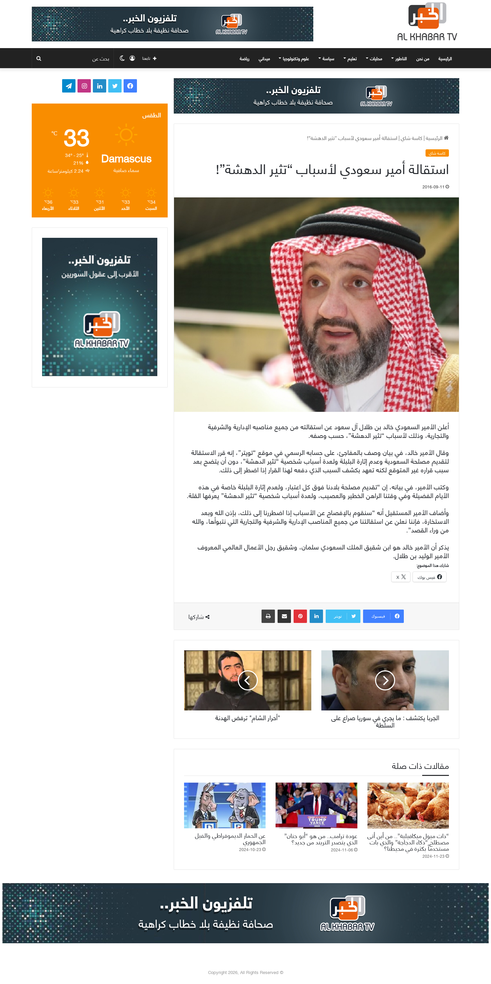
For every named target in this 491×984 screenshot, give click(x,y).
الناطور (401, 58)
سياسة (328, 58)
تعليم (352, 58)
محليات (376, 58)
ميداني (264, 58)
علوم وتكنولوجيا (296, 58)
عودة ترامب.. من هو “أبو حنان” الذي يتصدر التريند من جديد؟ (320, 838)
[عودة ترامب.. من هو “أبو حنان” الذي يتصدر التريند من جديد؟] (316, 806)
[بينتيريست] (300, 616)
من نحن (423, 58)
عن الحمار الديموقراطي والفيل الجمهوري (230, 838)
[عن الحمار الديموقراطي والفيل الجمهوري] (225, 805)
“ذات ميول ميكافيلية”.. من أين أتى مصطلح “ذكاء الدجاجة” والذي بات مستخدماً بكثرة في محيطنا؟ (408, 841)
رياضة (245, 58)
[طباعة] (268, 616)
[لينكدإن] (316, 616)
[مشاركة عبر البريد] (284, 616)
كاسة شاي (412, 137)
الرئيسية (446, 58)
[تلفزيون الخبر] (425, 21)
